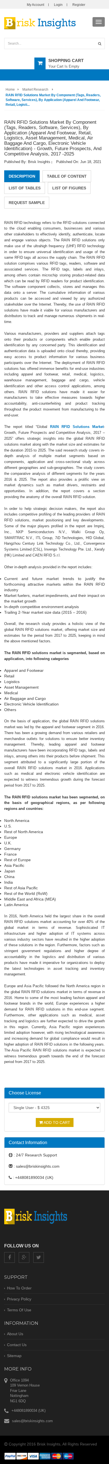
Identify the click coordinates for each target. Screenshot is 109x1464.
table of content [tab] (67, 176)
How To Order (19, 1288)
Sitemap (14, 1355)
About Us (15, 1334)
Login (58, 5)
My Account (35, 5)
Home (10, 89)
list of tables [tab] (25, 188)
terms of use (19, 1310)
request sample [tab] (27, 202)
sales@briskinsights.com (32, 1421)
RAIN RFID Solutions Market (77, 427)
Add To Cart (56, 1122)
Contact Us (17, 1344)
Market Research (35, 89)
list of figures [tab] (69, 188)
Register (78, 5)
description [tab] (22, 176)
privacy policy (19, 1299)
